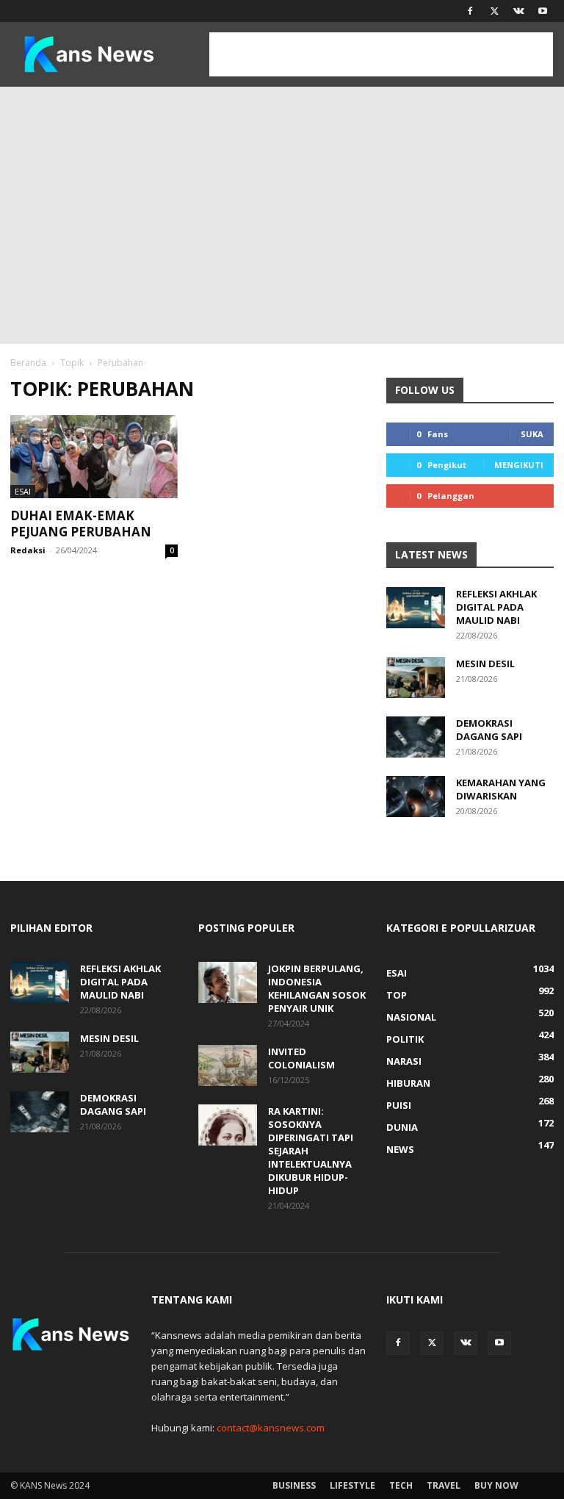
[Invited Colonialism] (227, 1065)
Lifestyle (352, 1485)
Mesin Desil (485, 663)
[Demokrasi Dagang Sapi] (415, 737)
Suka (532, 433)
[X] (494, 11)
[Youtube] (543, 11)
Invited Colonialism (301, 1058)
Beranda (28, 362)
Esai (23, 491)
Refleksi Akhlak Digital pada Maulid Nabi (496, 607)
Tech (401, 1485)
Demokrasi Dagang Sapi (489, 729)
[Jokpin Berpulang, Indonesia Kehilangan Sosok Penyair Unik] (227, 982)
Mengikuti (518, 464)
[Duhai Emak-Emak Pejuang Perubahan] (94, 456)
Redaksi (28, 550)
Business (294, 1485)
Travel (443, 1485)
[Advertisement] (282, 197)
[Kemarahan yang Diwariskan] (415, 796)
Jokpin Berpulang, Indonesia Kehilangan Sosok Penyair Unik (317, 988)
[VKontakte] (518, 11)
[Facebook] (470, 11)
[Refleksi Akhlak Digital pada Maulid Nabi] (415, 607)
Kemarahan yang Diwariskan (501, 789)
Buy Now (496, 1485)
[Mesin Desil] (415, 677)
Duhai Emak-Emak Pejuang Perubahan (80, 523)
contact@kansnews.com (271, 1427)
